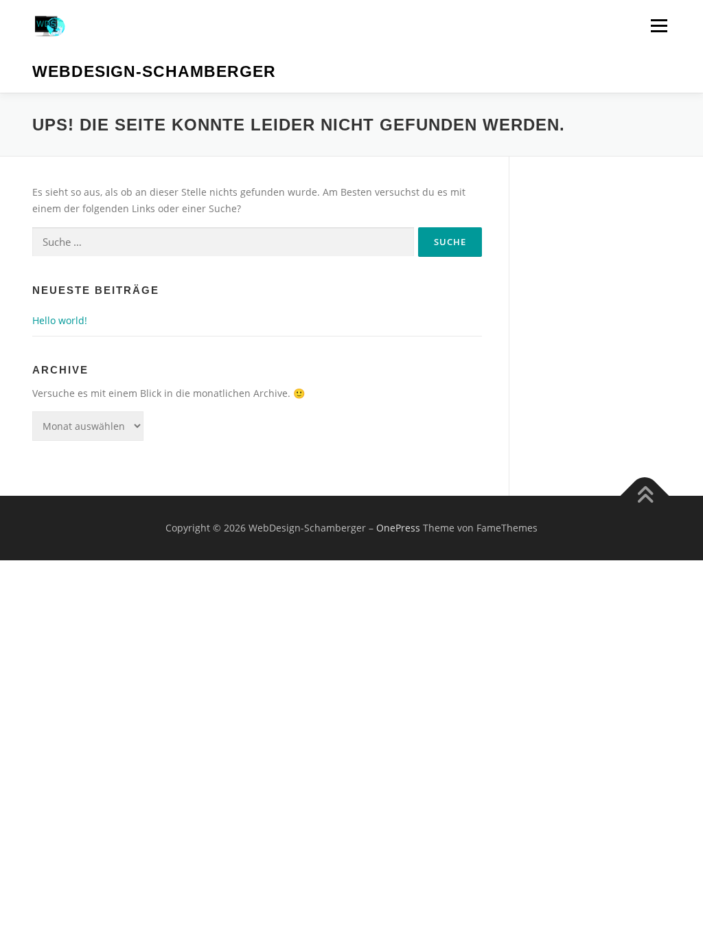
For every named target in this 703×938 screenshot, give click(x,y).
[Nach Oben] (645, 496)
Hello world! (59, 320)
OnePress (398, 527)
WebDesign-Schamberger (154, 71)
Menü (659, 25)
